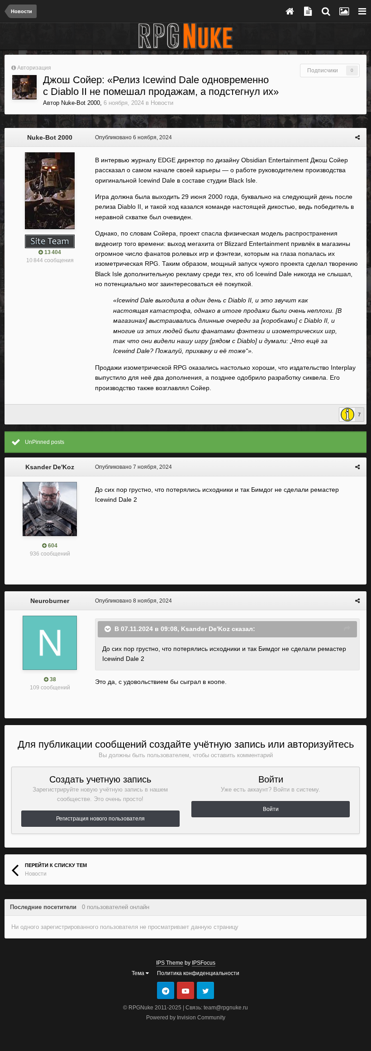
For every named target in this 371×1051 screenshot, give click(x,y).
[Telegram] (165, 990)
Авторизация (34, 68)
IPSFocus (203, 963)
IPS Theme (169, 963)
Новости (162, 102)
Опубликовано (133, 137)
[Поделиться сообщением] (357, 137)
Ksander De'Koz (49, 467)
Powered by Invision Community (185, 1017)
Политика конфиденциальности (198, 973)
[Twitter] (205, 990)
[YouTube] (185, 990)
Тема (139, 973)
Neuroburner (49, 600)
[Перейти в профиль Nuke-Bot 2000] (24, 87)
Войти (271, 809)
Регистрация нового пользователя (100, 818)
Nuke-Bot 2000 (80, 102)
